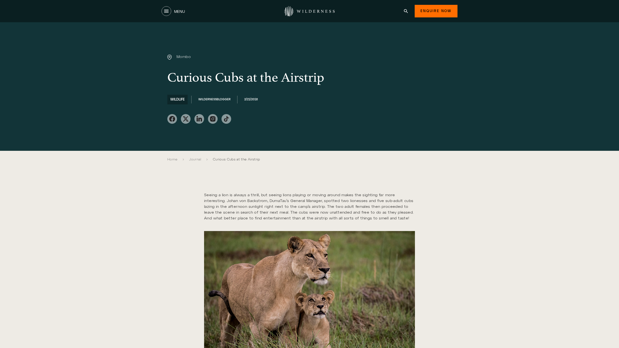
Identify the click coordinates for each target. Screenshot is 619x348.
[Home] (309, 11)
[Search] (406, 11)
